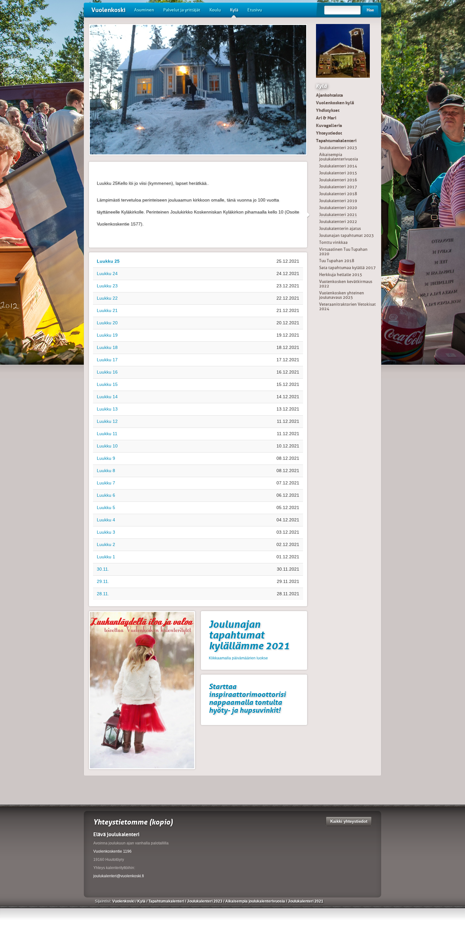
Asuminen (144, 10)
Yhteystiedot (329, 133)
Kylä (234, 10)
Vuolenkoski (108, 10)
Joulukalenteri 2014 (338, 166)
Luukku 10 (107, 445)
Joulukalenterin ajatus (340, 228)
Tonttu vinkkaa (333, 242)
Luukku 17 (107, 359)
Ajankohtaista (329, 95)
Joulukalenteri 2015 (338, 173)
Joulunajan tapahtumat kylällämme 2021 (249, 635)
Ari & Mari (326, 118)
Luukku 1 (106, 556)
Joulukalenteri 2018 (338, 193)
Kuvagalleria (329, 125)
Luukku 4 (106, 519)
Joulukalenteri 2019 (338, 200)
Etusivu (254, 10)
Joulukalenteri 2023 (338, 147)
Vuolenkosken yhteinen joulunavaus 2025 (341, 295)
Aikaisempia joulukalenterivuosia (338, 157)
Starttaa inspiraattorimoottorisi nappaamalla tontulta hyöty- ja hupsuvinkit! (247, 698)
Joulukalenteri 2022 (338, 221)
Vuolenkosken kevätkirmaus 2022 (345, 284)
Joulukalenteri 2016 (338, 180)
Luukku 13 (107, 408)
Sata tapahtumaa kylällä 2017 (347, 267)
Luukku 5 (106, 507)
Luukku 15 (107, 384)
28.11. (103, 593)
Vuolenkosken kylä (335, 102)
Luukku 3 (106, 532)
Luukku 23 (107, 285)
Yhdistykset (327, 110)
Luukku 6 (106, 495)
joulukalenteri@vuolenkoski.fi (118, 876)
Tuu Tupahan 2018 (336, 260)
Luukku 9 (106, 458)
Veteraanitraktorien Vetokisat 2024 (347, 306)
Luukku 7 (106, 482)
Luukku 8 (106, 470)
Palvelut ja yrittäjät (181, 10)
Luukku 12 (107, 421)
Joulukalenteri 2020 (338, 207)
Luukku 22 (107, 298)
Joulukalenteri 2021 (338, 214)
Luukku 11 (107, 433)
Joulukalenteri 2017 (338, 186)
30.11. (103, 569)
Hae (370, 10)
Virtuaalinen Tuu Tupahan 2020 (343, 251)
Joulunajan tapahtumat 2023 (346, 235)
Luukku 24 (107, 273)
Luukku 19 (107, 335)
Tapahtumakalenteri (336, 140)
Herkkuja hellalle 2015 (340, 274)
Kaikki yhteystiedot (348, 821)
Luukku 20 (107, 322)
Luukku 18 (107, 347)
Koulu (215, 10)
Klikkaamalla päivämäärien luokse (238, 658)
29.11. (103, 581)
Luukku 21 (107, 310)
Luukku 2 (106, 544)
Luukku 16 (107, 372)
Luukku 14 (107, 396)
